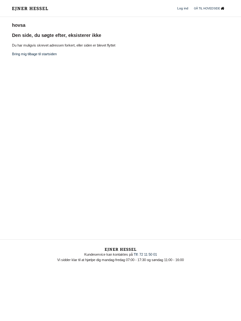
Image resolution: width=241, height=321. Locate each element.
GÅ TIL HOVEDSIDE (207, 8)
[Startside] (30, 8)
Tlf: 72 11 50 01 (145, 254)
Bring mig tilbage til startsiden (34, 54)
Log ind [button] (182, 8)
